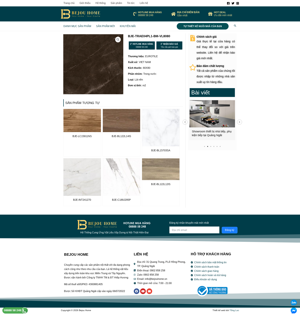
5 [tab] (217, 146)
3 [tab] (210, 146)
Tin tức (131, 3)
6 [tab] (220, 146)
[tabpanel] (212, 120)
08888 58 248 (13, 310)
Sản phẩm (116, 3)
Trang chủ (69, 3)
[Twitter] (233, 3)
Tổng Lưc (234, 310)
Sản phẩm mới (105, 26)
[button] (185, 122)
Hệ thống (100, 3)
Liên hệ (144, 3)
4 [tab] (214, 146)
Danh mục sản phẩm (77, 26)
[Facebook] (228, 3)
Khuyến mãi (128, 26)
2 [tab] (207, 146)
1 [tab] (204, 146)
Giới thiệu (85, 3)
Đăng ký (229, 230)
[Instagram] (237, 3)
